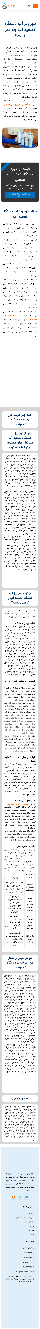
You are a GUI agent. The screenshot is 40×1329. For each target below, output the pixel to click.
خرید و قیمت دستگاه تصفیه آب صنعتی (20, 195)
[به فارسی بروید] (28, 5)
